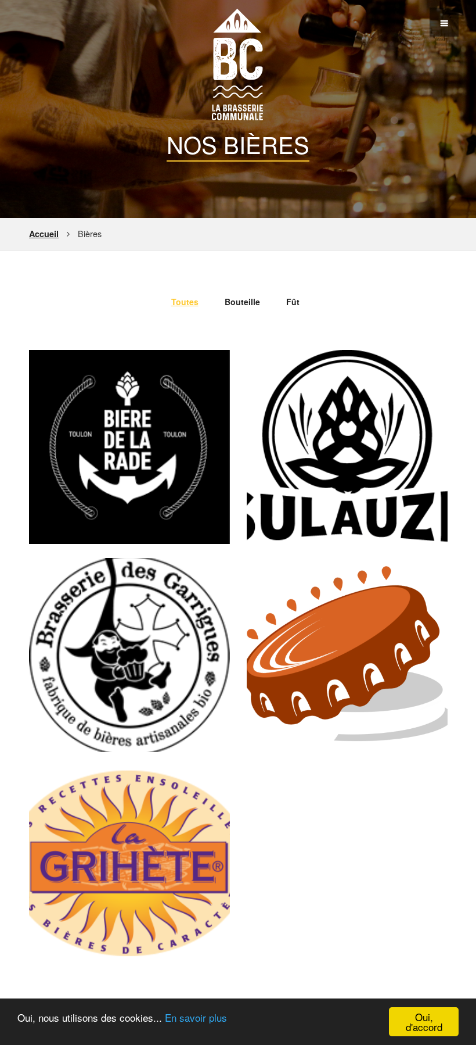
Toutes (185, 301)
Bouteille (242, 301)
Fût (293, 301)
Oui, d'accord (424, 1022)
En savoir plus (196, 1017)
